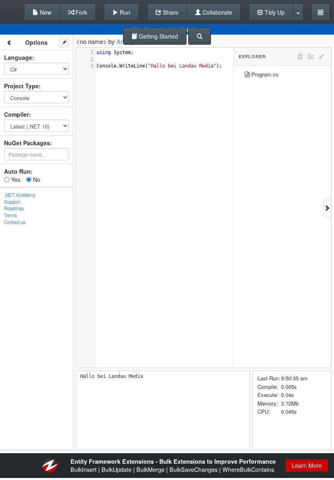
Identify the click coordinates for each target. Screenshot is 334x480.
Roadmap (14, 208)
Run (124, 12)
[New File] (300, 56)
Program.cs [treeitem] (265, 74)
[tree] (282, 75)
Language (18, 57)
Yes (14, 179)
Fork (80, 12)
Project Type (21, 86)
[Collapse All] (321, 56)
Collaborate (216, 12)
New (44, 12)
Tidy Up (274, 12)
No (35, 179)
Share (169, 12)
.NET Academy (19, 195)
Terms (10, 215)
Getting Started (157, 36)
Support (12, 202)
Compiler (16, 114)
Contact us (15, 222)
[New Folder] (311, 56)
